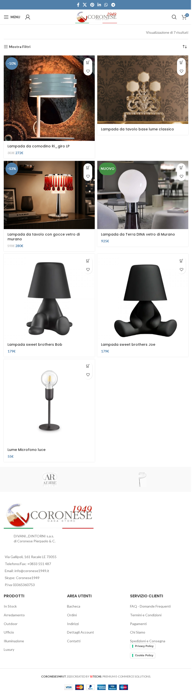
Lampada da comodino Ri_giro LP (39, 146)
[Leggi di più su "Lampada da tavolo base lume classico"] (181, 62)
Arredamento (14, 615)
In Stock (10, 606)
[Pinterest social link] (92, 4)
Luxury (9, 649)
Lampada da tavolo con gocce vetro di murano (44, 237)
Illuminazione (14, 641)
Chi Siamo (137, 632)
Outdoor (11, 624)
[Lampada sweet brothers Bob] (49, 296)
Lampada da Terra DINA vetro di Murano (138, 234)
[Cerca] (174, 17)
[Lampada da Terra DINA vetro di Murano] (142, 195)
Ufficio (9, 632)
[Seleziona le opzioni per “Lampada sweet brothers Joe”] (181, 260)
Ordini (72, 615)
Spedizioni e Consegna (147, 641)
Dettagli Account (80, 632)
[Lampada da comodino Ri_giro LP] (49, 98)
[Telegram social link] (113, 4)
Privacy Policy (144, 646)
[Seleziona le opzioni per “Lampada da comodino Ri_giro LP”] (88, 62)
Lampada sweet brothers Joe (128, 344)
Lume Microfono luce (27, 449)
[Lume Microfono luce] (49, 401)
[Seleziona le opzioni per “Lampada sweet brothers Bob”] (88, 260)
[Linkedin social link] (99, 4)
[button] (88, 167)
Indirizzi (73, 624)
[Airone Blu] (142, 479)
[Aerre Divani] (50, 479)
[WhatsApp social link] (106, 4)
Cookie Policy (144, 655)
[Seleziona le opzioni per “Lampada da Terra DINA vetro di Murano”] (181, 167)
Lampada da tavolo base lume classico (137, 129)
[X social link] (84, 4)
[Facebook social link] (78, 4)
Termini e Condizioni (146, 615)
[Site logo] (96, 16)
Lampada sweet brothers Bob (35, 344)
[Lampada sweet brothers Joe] (142, 296)
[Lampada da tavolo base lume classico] (142, 89)
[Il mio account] (28, 17)
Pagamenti (138, 624)
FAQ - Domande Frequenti (150, 606)
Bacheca (73, 606)
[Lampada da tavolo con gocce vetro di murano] (49, 195)
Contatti (73, 641)
